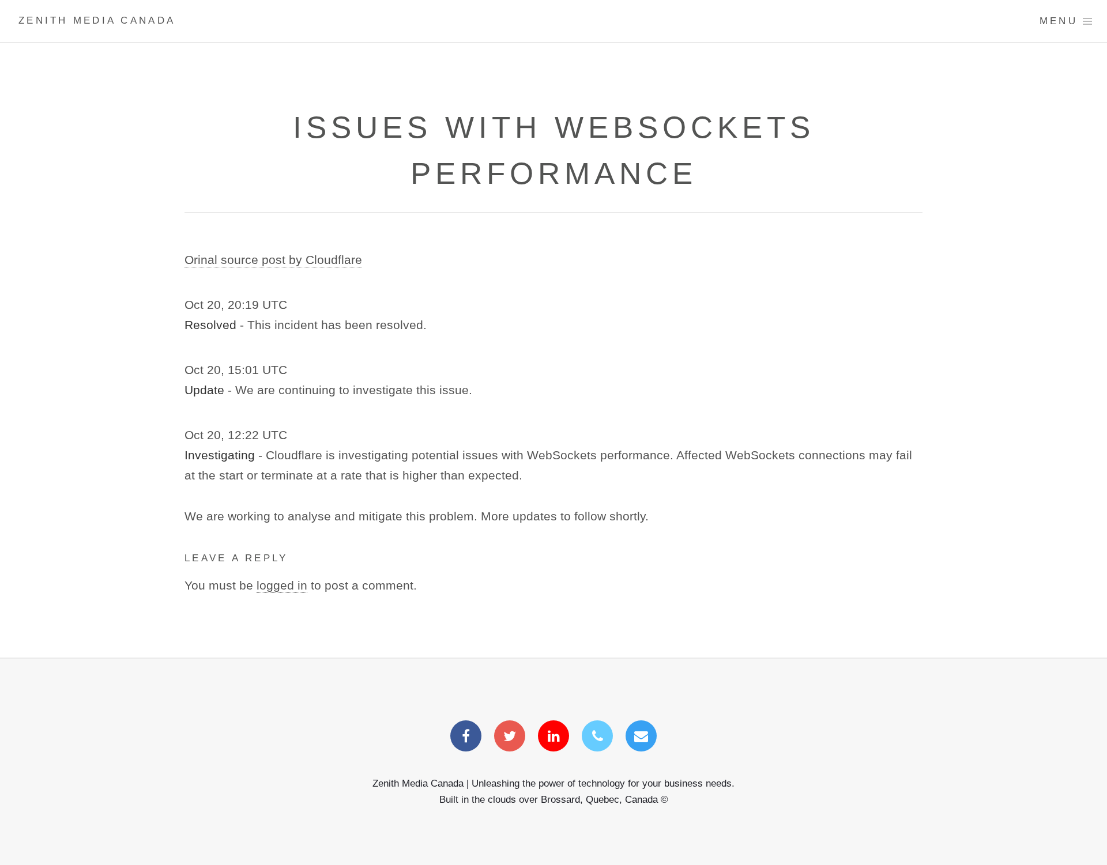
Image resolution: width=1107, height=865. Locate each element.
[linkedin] (553, 737)
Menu (1059, 21)
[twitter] (509, 737)
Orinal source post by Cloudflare (273, 260)
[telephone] (597, 737)
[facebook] (465, 737)
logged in (282, 585)
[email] (641, 737)
